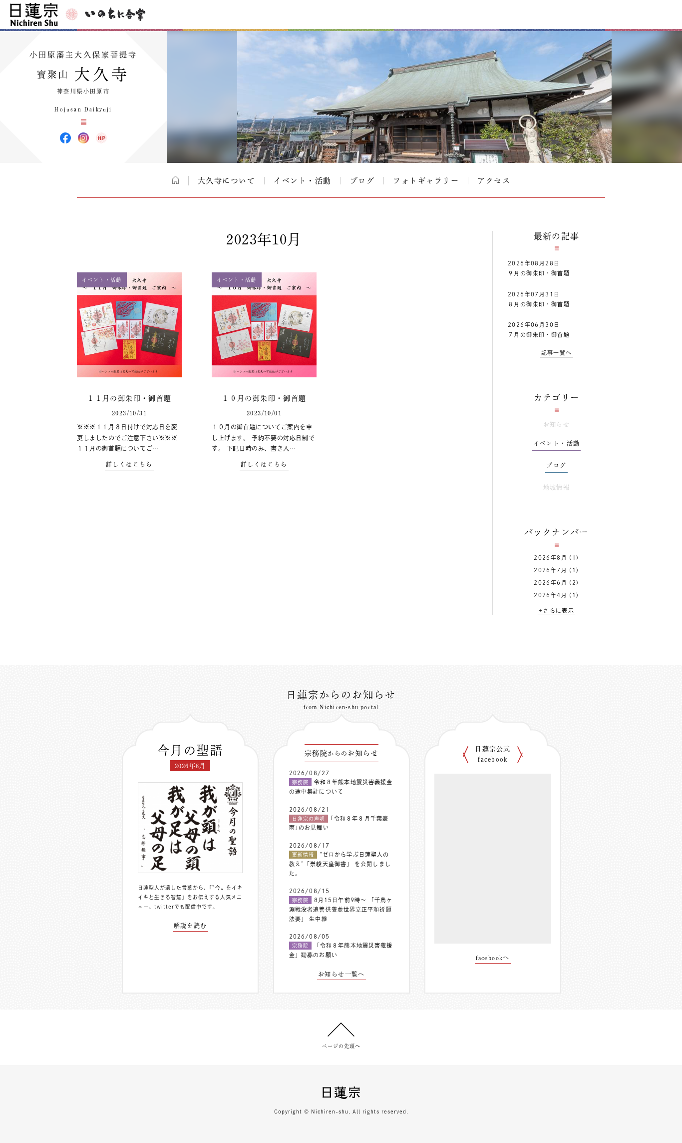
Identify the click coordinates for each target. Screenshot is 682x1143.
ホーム (175, 180)
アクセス (493, 180)
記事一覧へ (556, 352)
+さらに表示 (556, 610)
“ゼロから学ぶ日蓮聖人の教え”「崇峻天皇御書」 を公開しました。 (340, 864)
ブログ (362, 180)
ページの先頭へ (341, 1046)
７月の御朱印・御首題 (539, 334)
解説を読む (190, 926)
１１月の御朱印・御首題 (129, 398)
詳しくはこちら (129, 464)
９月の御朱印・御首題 (539, 273)
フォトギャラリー (426, 180)
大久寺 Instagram (83, 137)
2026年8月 (550, 557)
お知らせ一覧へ (341, 974)
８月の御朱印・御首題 (539, 304)
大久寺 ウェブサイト (101, 137)
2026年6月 (550, 582)
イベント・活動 (303, 180)
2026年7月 (550, 570)
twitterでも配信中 (178, 906)
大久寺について (227, 180)
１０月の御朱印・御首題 (264, 398)
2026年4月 (550, 595)
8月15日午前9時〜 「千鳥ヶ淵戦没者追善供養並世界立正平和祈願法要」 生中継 (341, 909)
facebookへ (493, 958)
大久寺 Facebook (65, 137)
